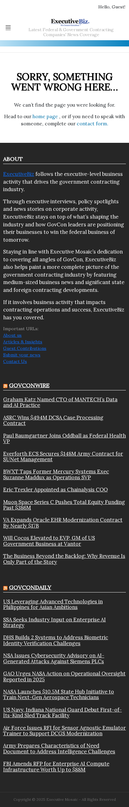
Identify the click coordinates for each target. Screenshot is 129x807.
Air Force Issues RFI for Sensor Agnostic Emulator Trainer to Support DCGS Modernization (64, 731)
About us (12, 335)
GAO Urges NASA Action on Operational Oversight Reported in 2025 (64, 676)
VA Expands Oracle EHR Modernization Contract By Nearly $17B (62, 523)
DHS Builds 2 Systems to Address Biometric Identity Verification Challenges (55, 640)
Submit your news (21, 355)
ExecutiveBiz (18, 174)
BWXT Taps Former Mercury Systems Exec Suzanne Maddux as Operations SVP (56, 474)
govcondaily (30, 587)
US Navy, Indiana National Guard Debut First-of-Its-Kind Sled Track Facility (62, 712)
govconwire (29, 385)
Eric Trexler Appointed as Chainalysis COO (55, 489)
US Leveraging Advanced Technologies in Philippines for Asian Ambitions (53, 604)
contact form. (92, 124)
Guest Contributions (24, 348)
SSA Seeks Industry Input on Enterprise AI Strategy (54, 622)
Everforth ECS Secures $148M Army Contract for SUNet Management (63, 456)
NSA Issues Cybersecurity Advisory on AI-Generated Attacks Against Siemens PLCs (53, 658)
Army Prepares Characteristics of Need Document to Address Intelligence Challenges (59, 748)
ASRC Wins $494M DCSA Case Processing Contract (53, 420)
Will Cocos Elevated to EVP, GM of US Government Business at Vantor (49, 541)
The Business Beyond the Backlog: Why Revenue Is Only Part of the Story (64, 559)
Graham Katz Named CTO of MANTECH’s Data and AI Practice (60, 402)
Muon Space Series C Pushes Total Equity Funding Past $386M (64, 505)
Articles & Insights (22, 342)
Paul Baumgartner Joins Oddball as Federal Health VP (64, 438)
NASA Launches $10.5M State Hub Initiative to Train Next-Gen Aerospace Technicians (58, 694)
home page (46, 116)
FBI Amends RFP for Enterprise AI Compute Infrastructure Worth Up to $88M (56, 766)
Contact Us (15, 361)
